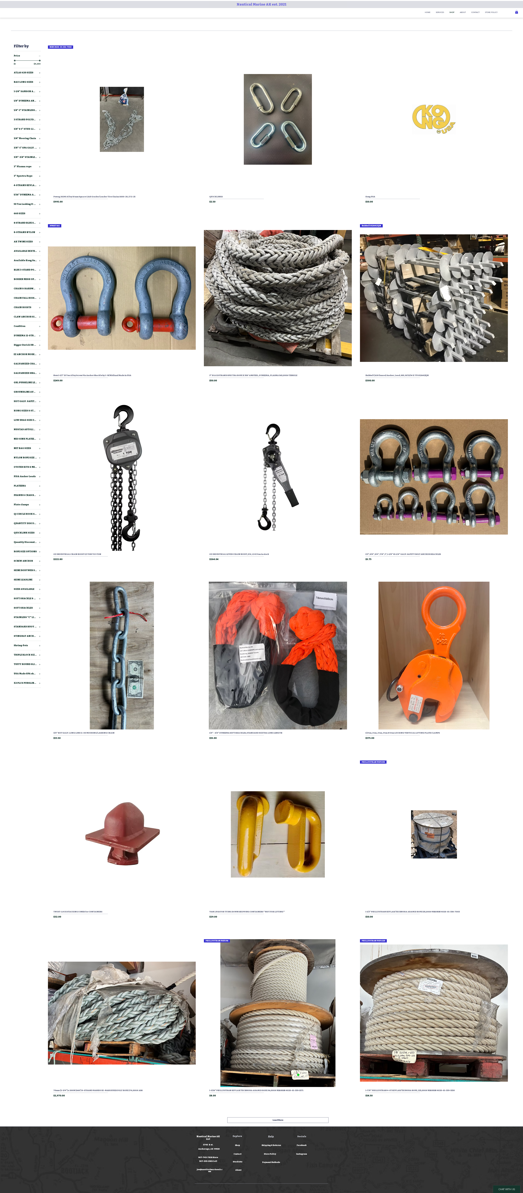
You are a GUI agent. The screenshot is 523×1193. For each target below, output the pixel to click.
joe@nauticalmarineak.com (209, 1170)
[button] (516, 12)
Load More (278, 1120)
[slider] (14, 60)
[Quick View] (278, 119)
